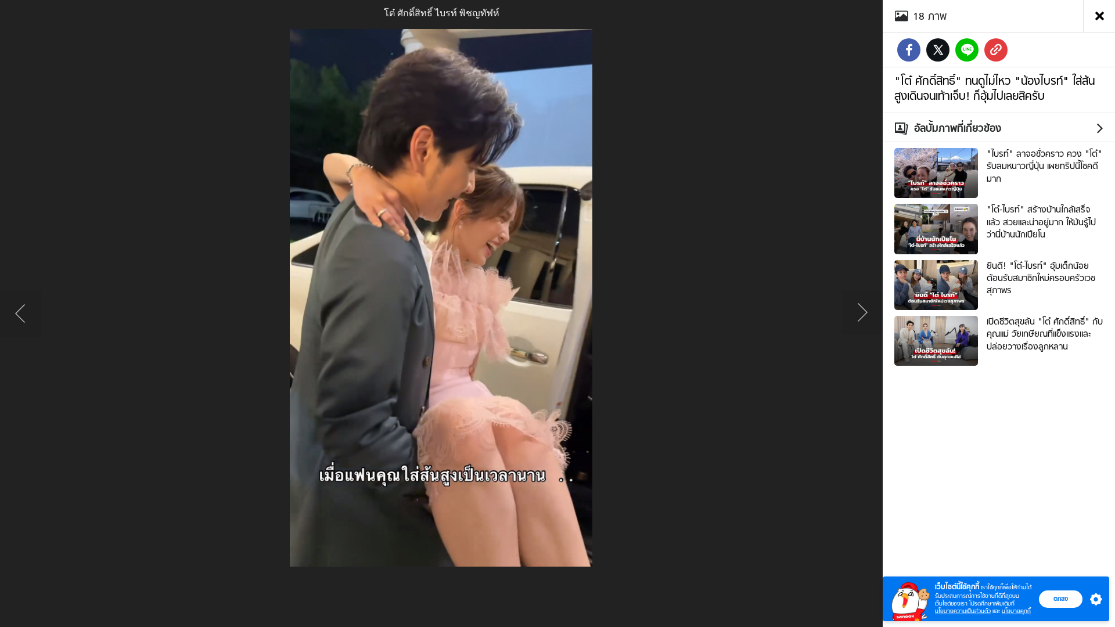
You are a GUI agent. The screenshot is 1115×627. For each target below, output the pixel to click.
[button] (1093, 599)
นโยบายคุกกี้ (1016, 611)
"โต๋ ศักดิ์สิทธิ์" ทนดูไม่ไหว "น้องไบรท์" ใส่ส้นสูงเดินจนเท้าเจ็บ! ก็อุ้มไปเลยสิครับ (994, 88)
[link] (996, 50)
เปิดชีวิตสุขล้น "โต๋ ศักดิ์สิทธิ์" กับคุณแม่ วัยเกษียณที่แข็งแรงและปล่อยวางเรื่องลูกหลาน (1045, 334)
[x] (937, 50)
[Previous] (20, 313)
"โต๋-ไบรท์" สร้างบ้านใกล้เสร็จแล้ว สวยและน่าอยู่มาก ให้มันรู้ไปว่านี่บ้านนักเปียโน (1041, 222)
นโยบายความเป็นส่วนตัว (963, 611)
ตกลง (1060, 598)
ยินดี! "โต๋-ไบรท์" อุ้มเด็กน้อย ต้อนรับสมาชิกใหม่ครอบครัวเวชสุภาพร (1041, 278)
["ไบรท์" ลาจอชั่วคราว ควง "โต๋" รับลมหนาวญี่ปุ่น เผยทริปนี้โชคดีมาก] (936, 172)
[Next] (862, 313)
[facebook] (908, 50)
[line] (967, 50)
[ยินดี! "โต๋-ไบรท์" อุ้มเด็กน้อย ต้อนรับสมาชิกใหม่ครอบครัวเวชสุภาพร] (936, 283)
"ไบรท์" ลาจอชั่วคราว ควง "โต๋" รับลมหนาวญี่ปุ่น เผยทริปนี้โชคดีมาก (1044, 166)
